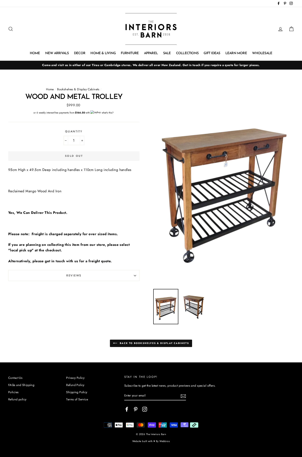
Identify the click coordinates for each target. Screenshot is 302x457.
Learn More (236, 53)
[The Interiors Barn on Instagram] (144, 409)
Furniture (130, 53)
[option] (151, 65)
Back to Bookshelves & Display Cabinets (154, 343)
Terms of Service (77, 399)
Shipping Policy (76, 392)
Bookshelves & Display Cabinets (78, 89)
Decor (79, 53)
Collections (187, 53)
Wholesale (262, 53)
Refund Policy (75, 385)
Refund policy (17, 399)
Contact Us (15, 378)
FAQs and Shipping (21, 385)
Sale (167, 53)
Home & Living (103, 53)
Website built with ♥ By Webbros (151, 441)
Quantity (74, 131)
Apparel (151, 53)
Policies (13, 392)
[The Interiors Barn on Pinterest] (135, 409)
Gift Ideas (212, 53)
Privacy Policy (75, 378)
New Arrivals (57, 53)
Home (35, 53)
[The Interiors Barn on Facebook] (126, 409)
